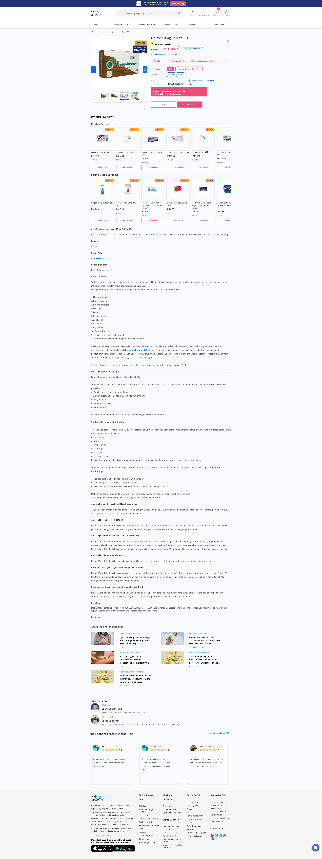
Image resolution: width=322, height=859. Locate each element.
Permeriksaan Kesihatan (149, 825)
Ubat (116, 32)
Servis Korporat (217, 821)
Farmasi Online (105, 32)
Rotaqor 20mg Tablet (200, 152)
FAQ (188, 812)
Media (189, 822)
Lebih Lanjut (219, 25)
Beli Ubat (93, 25)
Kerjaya (190, 829)
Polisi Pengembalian (147, 842)
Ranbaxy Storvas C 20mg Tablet (227, 153)
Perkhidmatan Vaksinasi (148, 835)
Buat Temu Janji (145, 822)
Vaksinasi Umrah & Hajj (148, 818)
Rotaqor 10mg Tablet (125, 152)
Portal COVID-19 (169, 836)
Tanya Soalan (144, 839)
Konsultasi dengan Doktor (146, 810)
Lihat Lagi (95, 617)
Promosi (142, 829)
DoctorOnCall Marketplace (216, 806)
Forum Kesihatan (170, 809)
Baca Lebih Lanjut (103, 835)
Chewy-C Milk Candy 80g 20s (126, 204)
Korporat (192, 25)
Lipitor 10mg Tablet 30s (130, 32)
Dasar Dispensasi (194, 826)
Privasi (189, 809)
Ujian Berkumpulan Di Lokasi (172, 840)
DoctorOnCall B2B (218, 811)
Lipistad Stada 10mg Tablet (178, 152)
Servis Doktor (119, 25)
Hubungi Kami (192, 802)
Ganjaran (142, 832)
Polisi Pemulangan (194, 836)
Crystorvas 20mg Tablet (101, 152)
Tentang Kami (192, 805)
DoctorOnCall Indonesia (220, 818)
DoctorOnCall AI (217, 815)
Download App (177, 4)
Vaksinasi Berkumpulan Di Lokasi (172, 846)
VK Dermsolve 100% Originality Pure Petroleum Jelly (227, 205)
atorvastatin (98, 258)
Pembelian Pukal (170, 25)
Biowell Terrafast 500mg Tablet (177, 204)
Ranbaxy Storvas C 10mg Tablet (152, 153)
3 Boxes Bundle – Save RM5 (188, 69)
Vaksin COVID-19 (170, 832)
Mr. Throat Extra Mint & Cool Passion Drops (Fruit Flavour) (152, 205)
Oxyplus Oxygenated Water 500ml (102, 204)
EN (105, 13)
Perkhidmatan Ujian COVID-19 (171, 828)
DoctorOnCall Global (219, 802)
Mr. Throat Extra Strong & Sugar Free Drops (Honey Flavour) (202, 205)
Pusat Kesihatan (145, 25)
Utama (93, 32)
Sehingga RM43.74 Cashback (193, 49)
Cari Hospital (144, 815)
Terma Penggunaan (195, 816)
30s (170, 69)
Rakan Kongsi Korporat (196, 833)
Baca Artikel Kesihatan (172, 813)
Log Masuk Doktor (194, 819)
